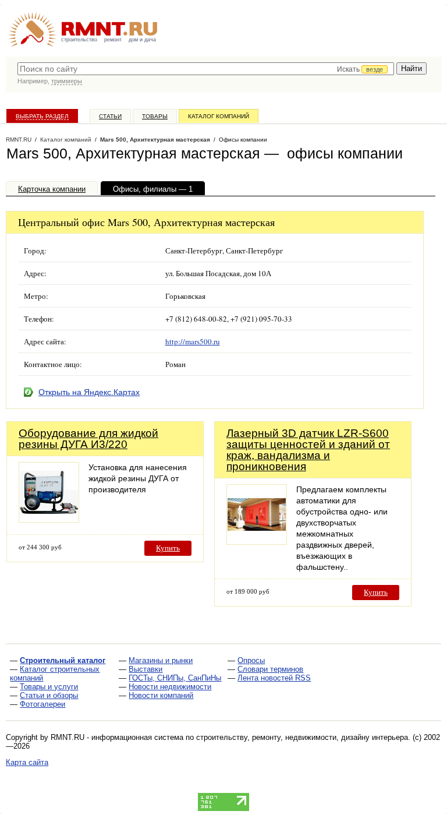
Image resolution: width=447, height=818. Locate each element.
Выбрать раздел (42, 116)
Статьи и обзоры (49, 695)
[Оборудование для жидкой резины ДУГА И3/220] (49, 519)
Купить (168, 548)
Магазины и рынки (161, 660)
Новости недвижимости (170, 686)
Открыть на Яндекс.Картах (89, 392)
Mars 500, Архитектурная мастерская (155, 139)
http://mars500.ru (192, 341)
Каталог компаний (218, 116)
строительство (79, 40)
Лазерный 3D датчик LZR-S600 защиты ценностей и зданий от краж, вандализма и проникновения (308, 450)
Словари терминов (270, 669)
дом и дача (142, 40)
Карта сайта (27, 762)
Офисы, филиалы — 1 (153, 189)
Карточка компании (52, 189)
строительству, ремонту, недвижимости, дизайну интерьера (302, 737)
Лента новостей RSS (274, 678)
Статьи (110, 116)
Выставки (145, 669)
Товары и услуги (49, 686)
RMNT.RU (18, 139)
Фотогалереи (42, 704)
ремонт (113, 40)
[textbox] (205, 68)
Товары (155, 116)
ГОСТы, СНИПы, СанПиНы (175, 678)
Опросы (251, 660)
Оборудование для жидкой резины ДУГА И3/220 (88, 438)
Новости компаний (161, 695)
